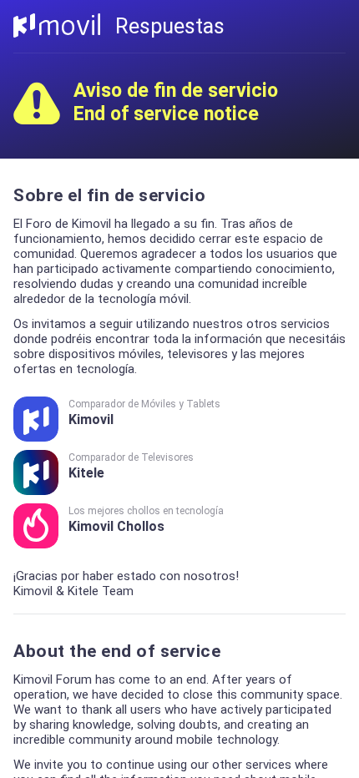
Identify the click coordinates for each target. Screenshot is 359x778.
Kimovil (144, 412)
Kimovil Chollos (146, 519)
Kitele (131, 466)
